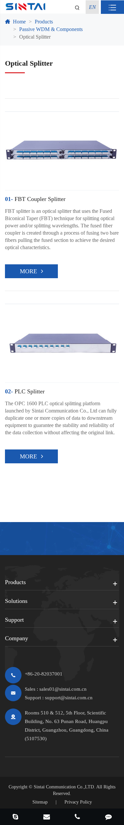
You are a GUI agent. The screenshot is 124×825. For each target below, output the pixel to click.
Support (14, 619)
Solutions (16, 601)
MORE (28, 271)
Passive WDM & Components (51, 29)
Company (16, 638)
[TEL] (77, 817)
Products (44, 21)
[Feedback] (108, 817)
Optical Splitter (35, 37)
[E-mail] (46, 817)
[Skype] (15, 817)
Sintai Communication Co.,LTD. (64, 786)
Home (19, 21)
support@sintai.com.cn (69, 697)
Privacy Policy (78, 802)
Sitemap (40, 802)
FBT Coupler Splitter (35, 199)
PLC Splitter (25, 391)
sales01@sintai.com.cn (63, 689)
